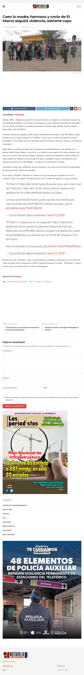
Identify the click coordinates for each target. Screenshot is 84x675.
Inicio (4, 670)
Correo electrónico (10, 388)
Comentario (8, 351)
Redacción (13, 27)
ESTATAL (6, 514)
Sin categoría (9, 534)
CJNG (31, 281)
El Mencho (47, 281)
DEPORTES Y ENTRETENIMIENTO (15, 505)
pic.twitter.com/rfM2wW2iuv (62, 246)
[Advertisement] (42, 91)
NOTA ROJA (7, 530)
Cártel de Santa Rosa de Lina (17, 281)
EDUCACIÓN (7, 509)
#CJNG (30, 230)
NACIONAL (7, 522)
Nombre (6, 378)
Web (45, 388)
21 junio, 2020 (25, 27)
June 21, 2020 (56, 215)
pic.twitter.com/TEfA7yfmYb (24, 208)
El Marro (39, 281)
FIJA (4, 518)
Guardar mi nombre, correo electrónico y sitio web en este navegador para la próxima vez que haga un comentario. (41, 398)
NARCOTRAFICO (9, 526)
